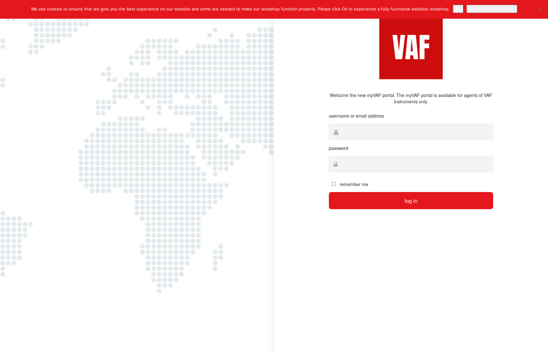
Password (338, 148)
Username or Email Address (356, 116)
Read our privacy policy (492, 8)
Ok (458, 8)
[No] (540, 9)
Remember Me (353, 184)
